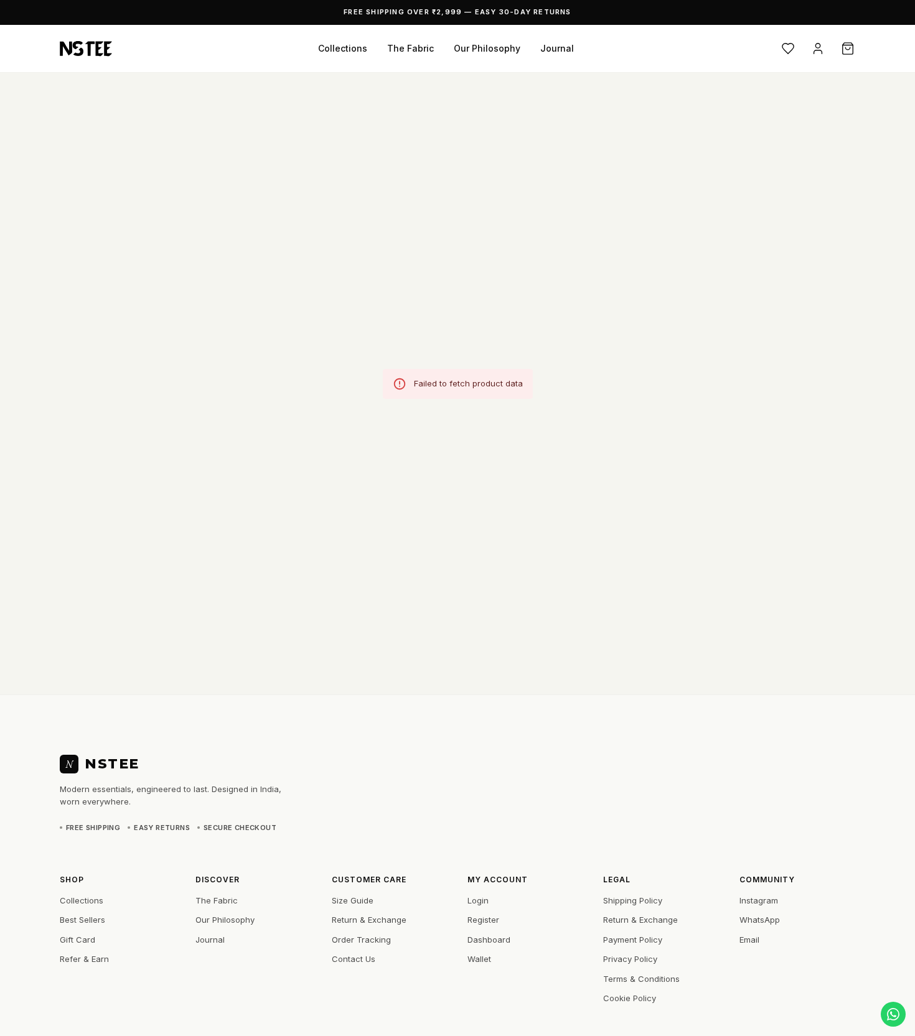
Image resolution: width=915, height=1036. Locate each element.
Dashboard (488, 940)
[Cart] (847, 48)
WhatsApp (759, 920)
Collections (342, 48)
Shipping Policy (632, 900)
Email (749, 940)
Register (483, 920)
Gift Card (77, 940)
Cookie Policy (629, 998)
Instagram (758, 900)
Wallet (479, 959)
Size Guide (352, 900)
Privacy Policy (630, 959)
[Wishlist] (788, 48)
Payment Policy (632, 940)
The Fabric (410, 48)
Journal (557, 48)
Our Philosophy (487, 48)
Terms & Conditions (641, 979)
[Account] (817, 48)
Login (478, 900)
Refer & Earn (84, 959)
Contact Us (353, 959)
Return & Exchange (369, 920)
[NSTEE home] (86, 48)
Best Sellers (82, 920)
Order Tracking (361, 940)
